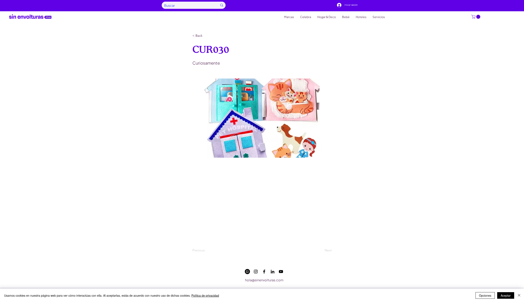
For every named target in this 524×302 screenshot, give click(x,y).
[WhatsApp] (247, 271)
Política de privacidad (205, 295)
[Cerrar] (519, 295)
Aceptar (506, 295)
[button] (476, 17)
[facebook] (264, 271)
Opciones (485, 295)
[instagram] (255, 271)
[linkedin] (272, 271)
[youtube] (280, 271)
